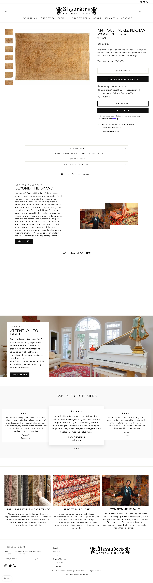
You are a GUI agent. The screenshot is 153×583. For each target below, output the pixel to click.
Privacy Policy (58, 563)
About (97, 18)
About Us (56, 552)
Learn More (24, 241)
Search (55, 548)
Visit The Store (76, 159)
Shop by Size (80, 18)
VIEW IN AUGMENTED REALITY (123, 79)
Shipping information (76, 164)
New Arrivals (29, 18)
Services (110, 18)
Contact (126, 18)
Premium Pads (76, 148)
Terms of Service (59, 559)
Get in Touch (19, 375)
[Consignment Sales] (125, 490)
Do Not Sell (57, 566)
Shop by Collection (54, 18)
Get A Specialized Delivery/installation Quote (76, 153)
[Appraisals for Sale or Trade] (27, 490)
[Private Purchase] (76, 490)
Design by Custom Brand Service (76, 574)
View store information (110, 131)
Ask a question (122, 71)
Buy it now (123, 110)
